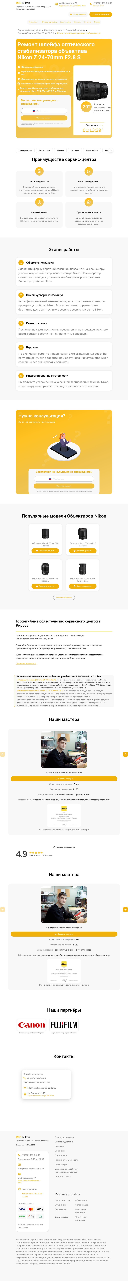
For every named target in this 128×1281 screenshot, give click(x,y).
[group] (31, 1026)
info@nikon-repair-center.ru (31, 1168)
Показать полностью (26, 663)
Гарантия (75, 150)
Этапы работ (44, 150)
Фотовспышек (82, 1204)
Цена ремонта (65, 22)
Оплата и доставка (64, 1141)
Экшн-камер (61, 1209)
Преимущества (25, 150)
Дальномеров (61, 1217)
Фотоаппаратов (62, 1200)
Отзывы (97, 22)
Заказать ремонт (46, 551)
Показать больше (64, 597)
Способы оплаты (63, 1176)
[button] (125, 754)
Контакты (87, 22)
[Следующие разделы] (111, 150)
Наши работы (92, 150)
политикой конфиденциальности (82, 491)
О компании (32, 22)
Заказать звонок (102, 14)
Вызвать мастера (65, 779)
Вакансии (77, 22)
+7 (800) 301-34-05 (102, 3)
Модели (60, 150)
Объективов (81, 1200)
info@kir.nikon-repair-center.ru (42, 1088)
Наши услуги (61, 1164)
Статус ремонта (79, 14)
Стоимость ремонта (64, 1137)
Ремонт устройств (49, 22)
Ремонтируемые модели (66, 1160)
